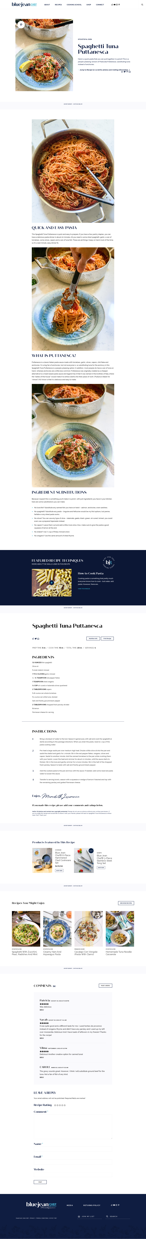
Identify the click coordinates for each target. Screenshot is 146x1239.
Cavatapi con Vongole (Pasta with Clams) (85, 953)
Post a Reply (105, 985)
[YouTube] (114, 1205)
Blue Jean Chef (24, 1218)
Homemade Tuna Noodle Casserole (119, 953)
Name (38, 1144)
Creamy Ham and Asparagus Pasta (52, 953)
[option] (73, 582)
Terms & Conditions (42, 1218)
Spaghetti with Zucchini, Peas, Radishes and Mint (24, 953)
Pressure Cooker (79, 949)
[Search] (142, 4)
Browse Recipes (126, 903)
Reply (42, 1010)
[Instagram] (116, 1205)
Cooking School (74, 5)
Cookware (58, 850)
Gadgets (99, 853)
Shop (89, 5)
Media (70, 1205)
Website (39, 1169)
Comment (41, 1111)
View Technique (84, 588)
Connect (100, 5)
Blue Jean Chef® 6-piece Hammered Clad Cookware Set (63, 857)
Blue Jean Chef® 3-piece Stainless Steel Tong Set (104, 859)
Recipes (58, 5)
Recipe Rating (43, 1105)
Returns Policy (92, 1205)
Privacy (32, 1218)
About (47, 5)
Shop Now (59, 870)
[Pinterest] (118, 1205)
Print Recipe (107, 638)
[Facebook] (112, 1205)
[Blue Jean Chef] (24, 4)
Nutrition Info (93, 638)
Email (38, 1156)
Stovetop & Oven (85, 39)
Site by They (53, 1218)
